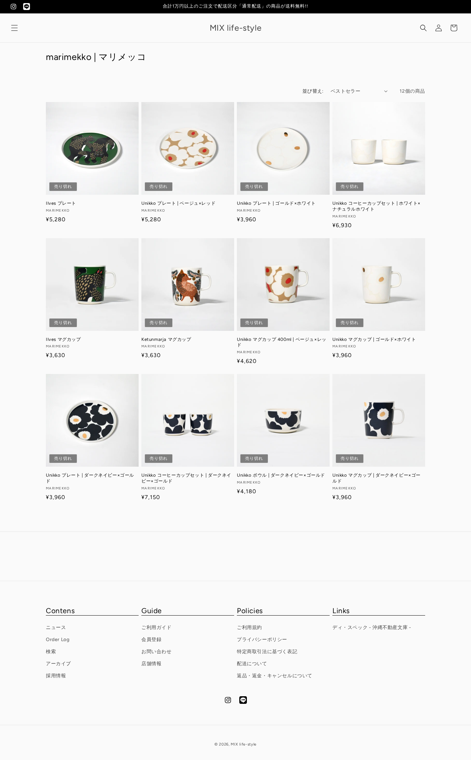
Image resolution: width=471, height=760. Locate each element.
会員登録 (151, 639)
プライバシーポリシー (262, 639)
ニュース (56, 627)
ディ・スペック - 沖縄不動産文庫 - (371, 627)
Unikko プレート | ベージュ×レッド (178, 203)
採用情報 (56, 676)
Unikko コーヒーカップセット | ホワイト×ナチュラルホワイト (376, 206)
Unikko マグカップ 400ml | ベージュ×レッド (282, 342)
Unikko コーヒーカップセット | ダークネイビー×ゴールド (186, 478)
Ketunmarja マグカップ (166, 339)
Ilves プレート (61, 203)
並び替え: (313, 91)
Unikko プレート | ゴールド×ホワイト (276, 203)
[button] (14, 28)
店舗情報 (151, 664)
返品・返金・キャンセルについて (274, 676)
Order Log (57, 639)
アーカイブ (58, 664)
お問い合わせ (156, 652)
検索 (51, 652)
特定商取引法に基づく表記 (267, 652)
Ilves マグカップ (63, 339)
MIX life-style (244, 744)
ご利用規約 (249, 627)
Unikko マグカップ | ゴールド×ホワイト (374, 339)
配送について (252, 664)
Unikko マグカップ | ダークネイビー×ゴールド (376, 478)
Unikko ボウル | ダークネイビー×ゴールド (281, 475)
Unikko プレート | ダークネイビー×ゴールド (90, 478)
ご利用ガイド (156, 627)
